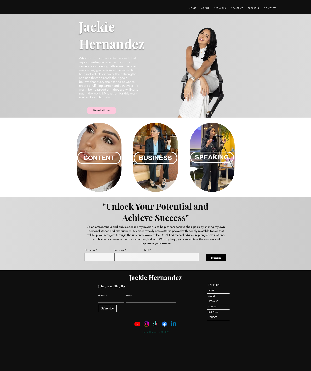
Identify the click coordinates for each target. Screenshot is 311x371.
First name (90, 250)
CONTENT (213, 306)
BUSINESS (213, 312)
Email (147, 250)
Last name (119, 250)
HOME (211, 290)
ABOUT (211, 296)
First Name (102, 295)
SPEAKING (213, 301)
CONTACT (212, 317)
